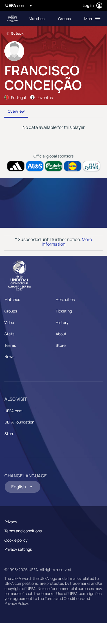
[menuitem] (38, 18)
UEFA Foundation (19, 422)
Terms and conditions (23, 530)
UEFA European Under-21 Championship (12, 18)
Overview (16, 111)
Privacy (10, 521)
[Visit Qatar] (91, 166)
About (61, 333)
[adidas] (16, 166)
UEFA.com (13, 410)
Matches (12, 299)
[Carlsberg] (54, 166)
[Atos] (35, 166)
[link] (36, 18)
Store (61, 345)
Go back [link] (17, 33)
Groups (10, 311)
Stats (9, 333)
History (62, 322)
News (9, 356)
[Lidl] (72, 166)
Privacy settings (18, 549)
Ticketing (64, 311)
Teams (10, 345)
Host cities (65, 299)
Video (9, 322)
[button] (91, 18)
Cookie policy (15, 540)
